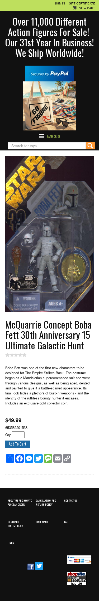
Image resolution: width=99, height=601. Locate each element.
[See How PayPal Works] (49, 72)
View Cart (87, 8)
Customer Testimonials (15, 524)
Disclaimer (42, 522)
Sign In (59, 3)
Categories (53, 136)
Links (11, 543)
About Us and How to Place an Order (20, 502)
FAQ (66, 522)
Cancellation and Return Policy (46, 502)
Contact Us (70, 500)
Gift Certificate (82, 3)
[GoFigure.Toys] (49, 105)
